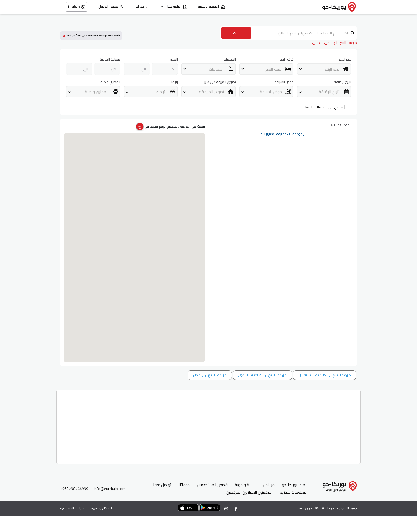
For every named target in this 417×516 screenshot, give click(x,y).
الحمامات (229, 59)
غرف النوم (286, 59)
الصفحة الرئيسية (209, 7)
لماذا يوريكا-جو (294, 485)
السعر (174, 59)
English (74, 6)
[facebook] (235, 508)
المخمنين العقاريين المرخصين (249, 492)
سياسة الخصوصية (72, 508)
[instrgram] (226, 508)
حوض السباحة (284, 82)
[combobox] (324, 69)
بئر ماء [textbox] (161, 91)
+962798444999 (74, 488)
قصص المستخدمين (212, 485)
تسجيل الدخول (108, 7)
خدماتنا (184, 485)
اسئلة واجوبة (245, 485)
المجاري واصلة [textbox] (97, 91)
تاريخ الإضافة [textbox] (329, 91)
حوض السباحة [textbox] (271, 91)
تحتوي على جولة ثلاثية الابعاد (323, 107)
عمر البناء (345, 59)
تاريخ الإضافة (342, 82)
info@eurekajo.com (109, 488)
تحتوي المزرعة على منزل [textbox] (205, 91)
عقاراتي (139, 7)
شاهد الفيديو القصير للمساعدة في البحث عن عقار (93, 35)
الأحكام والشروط (101, 508)
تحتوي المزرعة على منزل (219, 82)
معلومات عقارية (293, 492)
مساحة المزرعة (110, 59)
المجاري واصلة (110, 82)
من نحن (269, 485)
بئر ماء (173, 82)
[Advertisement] (214, 425)
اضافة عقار (174, 7)
